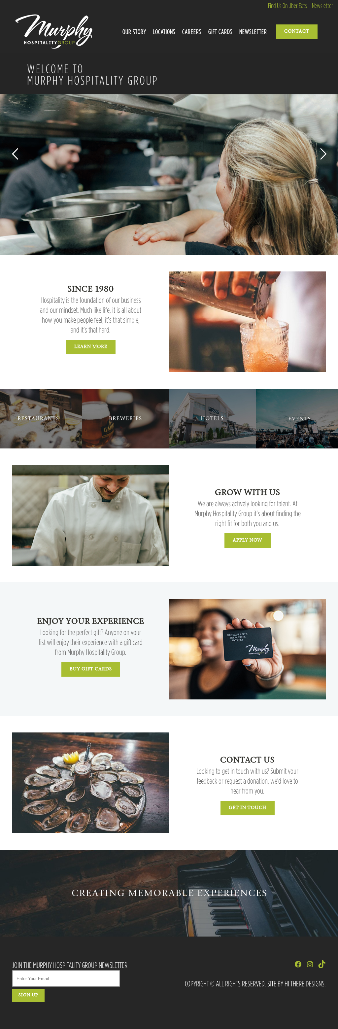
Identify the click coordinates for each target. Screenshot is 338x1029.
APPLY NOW (247, 540)
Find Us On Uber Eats (287, 5)
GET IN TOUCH (247, 808)
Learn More (90, 347)
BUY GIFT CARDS (91, 669)
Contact (296, 31)
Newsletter (322, 5)
